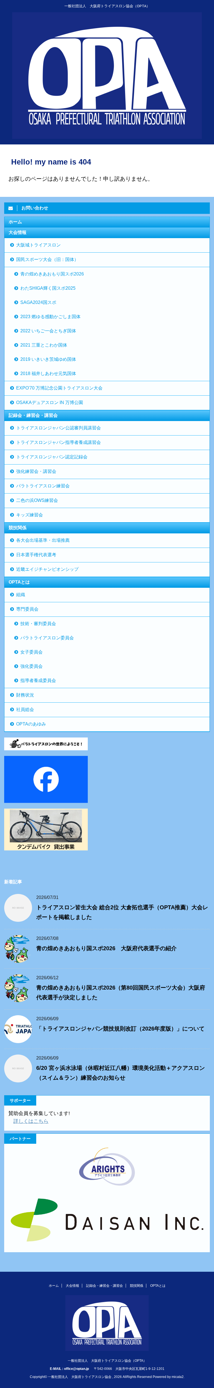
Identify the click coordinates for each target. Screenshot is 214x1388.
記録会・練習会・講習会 (33, 415)
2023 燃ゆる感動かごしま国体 (50, 316)
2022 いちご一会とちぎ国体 (48, 330)
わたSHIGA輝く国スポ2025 (48, 288)
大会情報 (17, 232)
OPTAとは (19, 582)
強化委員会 (31, 666)
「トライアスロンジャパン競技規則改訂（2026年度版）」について (120, 1029)
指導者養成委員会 (38, 680)
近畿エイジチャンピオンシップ (47, 569)
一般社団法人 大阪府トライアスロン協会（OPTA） (107, 1361)
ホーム (15, 221)
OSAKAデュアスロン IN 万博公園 (49, 402)
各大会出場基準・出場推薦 (43, 540)
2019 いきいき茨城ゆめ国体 (48, 359)
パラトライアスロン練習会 (43, 485)
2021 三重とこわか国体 (43, 345)
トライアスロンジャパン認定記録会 (51, 456)
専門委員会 (27, 609)
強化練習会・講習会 (36, 471)
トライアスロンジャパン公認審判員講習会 (58, 427)
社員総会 (25, 709)
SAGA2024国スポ (38, 302)
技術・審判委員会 (38, 623)
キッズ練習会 (29, 514)
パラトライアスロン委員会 (47, 637)
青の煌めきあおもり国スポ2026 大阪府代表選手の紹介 (106, 948)
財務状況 (25, 695)
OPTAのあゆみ (31, 724)
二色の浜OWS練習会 (37, 500)
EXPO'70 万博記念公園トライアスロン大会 (59, 388)
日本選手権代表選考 (36, 554)
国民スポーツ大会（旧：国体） (47, 259)
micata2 (178, 1377)
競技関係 (17, 527)
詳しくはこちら (30, 1121)
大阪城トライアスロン (38, 245)
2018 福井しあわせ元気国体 (48, 373)
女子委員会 (31, 652)
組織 (20, 594)
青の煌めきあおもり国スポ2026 (52, 274)
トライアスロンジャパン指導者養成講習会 (58, 442)
